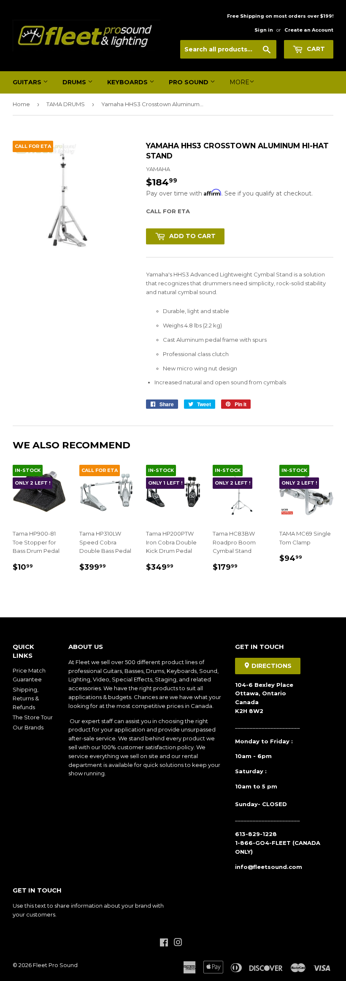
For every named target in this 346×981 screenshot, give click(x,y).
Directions (271, 666)
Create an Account (308, 30)
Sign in (263, 30)
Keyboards (128, 82)
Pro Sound (189, 82)
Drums (75, 82)
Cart (315, 49)
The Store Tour (33, 717)
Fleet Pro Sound (55, 965)
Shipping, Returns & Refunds (26, 698)
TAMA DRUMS (65, 104)
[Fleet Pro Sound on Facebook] (163, 943)
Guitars (28, 82)
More (239, 82)
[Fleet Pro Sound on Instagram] (178, 943)
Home (21, 104)
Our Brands (28, 727)
